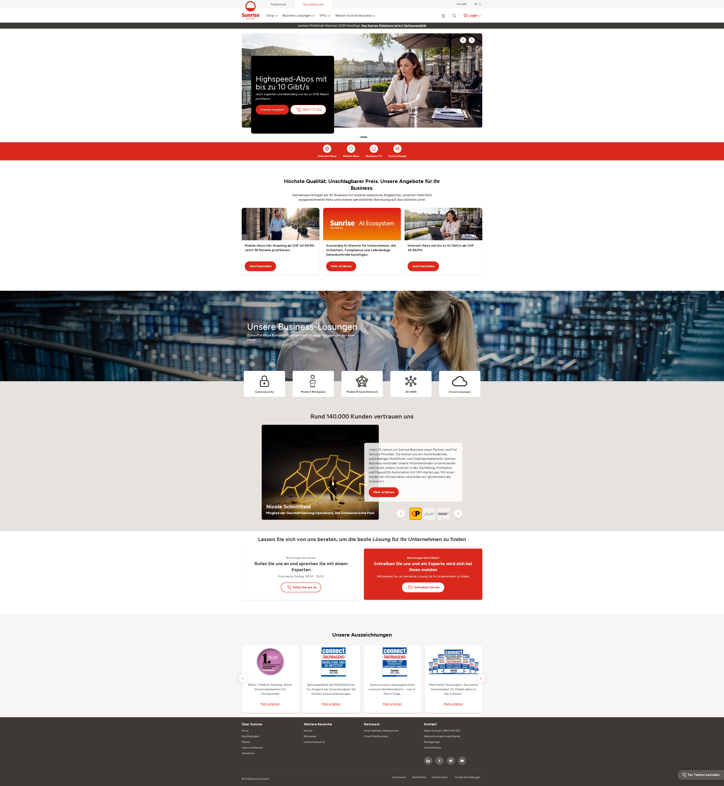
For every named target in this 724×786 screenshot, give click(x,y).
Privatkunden (278, 4)
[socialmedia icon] (428, 761)
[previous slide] (463, 40)
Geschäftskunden (313, 4)
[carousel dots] (360, 137)
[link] (393, 25)
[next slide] (472, 40)
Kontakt (462, 4)
